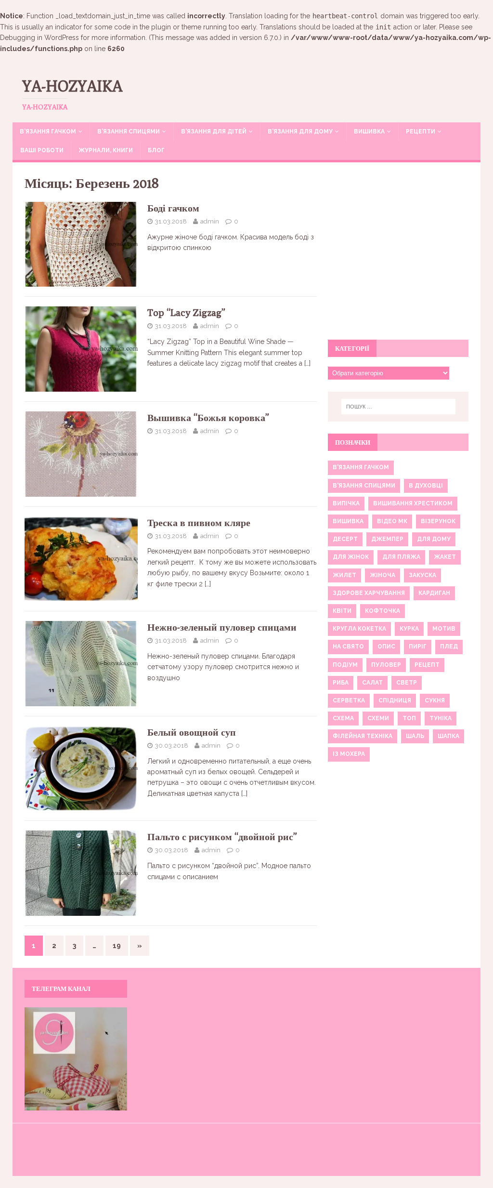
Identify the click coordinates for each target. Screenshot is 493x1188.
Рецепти (420, 131)
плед (449, 646)
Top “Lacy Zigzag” (186, 312)
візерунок (438, 521)
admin (209, 221)
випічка (346, 503)
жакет (445, 557)
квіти (342, 610)
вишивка (348, 521)
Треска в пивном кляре (198, 522)
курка (409, 628)
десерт (345, 539)
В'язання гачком (361, 467)
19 (117, 946)
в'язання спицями (364, 485)
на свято (348, 646)
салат (372, 682)
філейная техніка (362, 736)
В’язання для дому (300, 131)
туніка (440, 718)
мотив (443, 628)
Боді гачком (173, 207)
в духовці (426, 485)
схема (343, 718)
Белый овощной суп (191, 732)
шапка (448, 736)
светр (406, 682)
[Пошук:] (398, 406)
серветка (349, 700)
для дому (434, 539)
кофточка (382, 610)
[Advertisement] (398, 256)
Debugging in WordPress (39, 37)
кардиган (434, 593)
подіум (345, 664)
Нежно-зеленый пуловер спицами (222, 627)
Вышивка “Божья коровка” (208, 417)
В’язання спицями (128, 131)
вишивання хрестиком (413, 503)
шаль (415, 736)
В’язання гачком (48, 131)
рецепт (427, 664)
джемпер (387, 539)
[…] (307, 363)
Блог (156, 150)
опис (386, 646)
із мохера (349, 754)
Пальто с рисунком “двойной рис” (222, 836)
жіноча (382, 575)
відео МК (392, 521)
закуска (422, 575)
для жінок (351, 557)
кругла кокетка (359, 628)
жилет (344, 575)
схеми (378, 718)
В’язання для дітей (213, 131)
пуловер (386, 664)
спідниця (394, 700)
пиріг (418, 646)
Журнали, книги (105, 150)
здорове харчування (369, 593)
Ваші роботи (42, 150)
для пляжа (401, 557)
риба (341, 682)
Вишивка (369, 131)
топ (409, 718)
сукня (435, 700)
